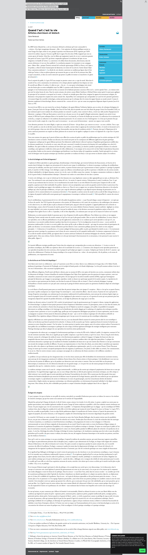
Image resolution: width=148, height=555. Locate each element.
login (57, 551)
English (102, 70)
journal (86, 17)
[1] (45, 70)
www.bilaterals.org (113, 529)
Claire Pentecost (105, 49)
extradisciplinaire (105, 81)
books (98, 17)
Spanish (102, 73)
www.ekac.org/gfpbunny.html (42, 516)
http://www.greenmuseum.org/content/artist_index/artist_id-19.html (53, 533)
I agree (142, 550)
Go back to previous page (37, 23)
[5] (93, 194)
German (102, 67)
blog (78, 17)
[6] (45, 436)
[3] (91, 129)
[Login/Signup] (146, 2)
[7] (71, 454)
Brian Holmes (104, 57)
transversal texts (109, 14)
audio (112, 17)
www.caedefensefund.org (74, 520)
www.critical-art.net (39, 520)
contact (118, 14)
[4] (67, 192)
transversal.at (33, 551)
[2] (36, 77)
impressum (44, 551)
